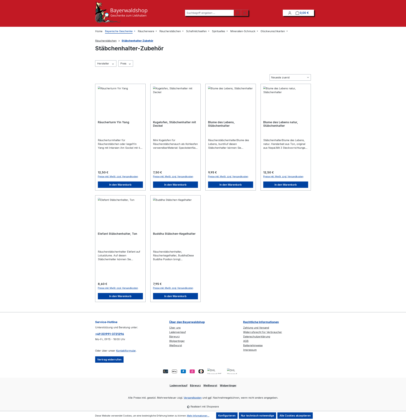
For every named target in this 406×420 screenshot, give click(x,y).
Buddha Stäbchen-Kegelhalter (174, 233)
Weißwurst (175, 345)
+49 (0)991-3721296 (109, 334)
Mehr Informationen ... (198, 415)
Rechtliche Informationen (261, 322)
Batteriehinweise (253, 345)
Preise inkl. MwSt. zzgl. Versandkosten (118, 176)
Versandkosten (193, 397)
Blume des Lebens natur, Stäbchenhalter (280, 124)
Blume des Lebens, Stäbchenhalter (221, 124)
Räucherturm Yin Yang (113, 122)
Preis (123, 63)
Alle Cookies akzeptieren (295, 415)
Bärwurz (174, 336)
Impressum (250, 349)
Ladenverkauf (177, 332)
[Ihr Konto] (290, 13)
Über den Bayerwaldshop (187, 322)
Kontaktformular (126, 350)
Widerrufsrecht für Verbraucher (262, 332)
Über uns (175, 327)
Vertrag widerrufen (109, 359)
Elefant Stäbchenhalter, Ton (117, 233)
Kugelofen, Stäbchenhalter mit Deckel (174, 124)
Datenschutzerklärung (256, 336)
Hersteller (103, 63)
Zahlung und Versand (256, 327)
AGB (246, 341)
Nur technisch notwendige (257, 415)
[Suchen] (237, 13)
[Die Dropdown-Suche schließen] (244, 13)
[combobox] (209, 13)
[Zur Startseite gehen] (121, 12)
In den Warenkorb (120, 184)
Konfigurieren (227, 415)
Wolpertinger (177, 341)
